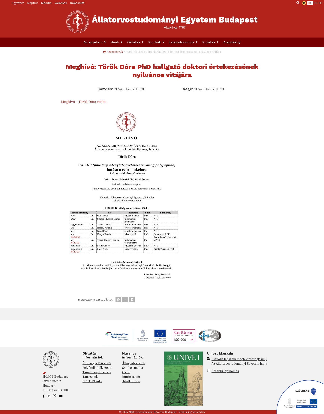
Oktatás (134, 42)
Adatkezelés (131, 381)
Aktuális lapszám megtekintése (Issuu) (239, 359)
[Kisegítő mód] (303, 3)
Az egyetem (94, 42)
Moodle (46, 3)
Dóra (92, 102)
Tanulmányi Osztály (96, 372)
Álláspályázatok (133, 363)
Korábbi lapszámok (225, 371)
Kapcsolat (77, 3)
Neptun (32, 3)
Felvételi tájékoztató (97, 368)
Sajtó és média (132, 368)
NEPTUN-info (92, 381)
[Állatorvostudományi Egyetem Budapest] (77, 22)
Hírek (115, 42)
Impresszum (131, 377)
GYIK (126, 372)
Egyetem (18, 3)
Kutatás (209, 42)
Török (83, 102)
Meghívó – (69, 102)
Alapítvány (231, 42)
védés (101, 102)
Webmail (61, 3)
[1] (298, 3)
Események (115, 51)
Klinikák (155, 42)
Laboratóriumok (182, 42)
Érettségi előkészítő (96, 363)
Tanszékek (90, 377)
